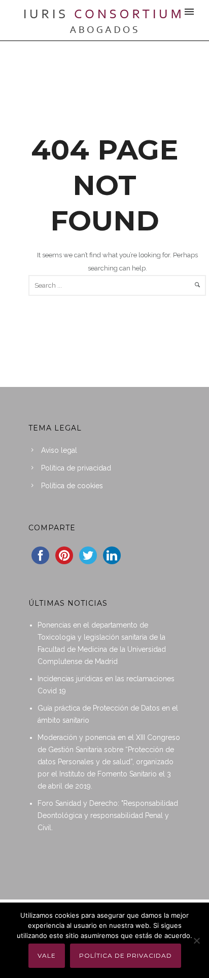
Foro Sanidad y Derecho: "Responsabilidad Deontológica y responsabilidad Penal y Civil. (108, 815)
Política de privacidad (76, 468)
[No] (196, 940)
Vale (47, 955)
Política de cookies (72, 486)
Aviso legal (59, 450)
